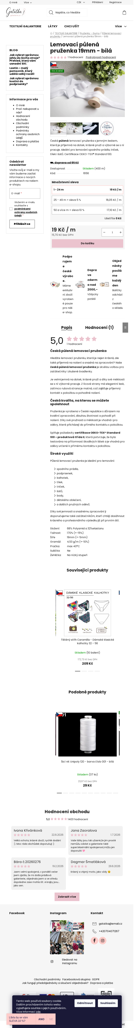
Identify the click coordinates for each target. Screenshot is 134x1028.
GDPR (95, 979)
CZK (79, 2)
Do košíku (87, 243)
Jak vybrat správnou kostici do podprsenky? (24, 81)
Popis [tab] (66, 327)
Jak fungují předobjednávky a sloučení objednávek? (55, 983)
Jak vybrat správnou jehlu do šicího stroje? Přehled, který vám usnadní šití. (24, 59)
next (122, 629)
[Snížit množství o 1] (104, 232)
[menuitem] (25, 26)
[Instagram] (102, 940)
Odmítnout (85, 1003)
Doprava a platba (27, 141)
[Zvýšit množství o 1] (120, 232)
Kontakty (22, 145)
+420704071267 (109, 931)
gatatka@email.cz (110, 924)
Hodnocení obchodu (23, 118)
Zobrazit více (67, 897)
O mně (13, 2)
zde (38, 1012)
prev (52, 629)
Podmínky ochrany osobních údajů (28, 134)
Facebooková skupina (76, 979)
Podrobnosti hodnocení (101, 57)
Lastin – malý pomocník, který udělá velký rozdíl (21, 71)
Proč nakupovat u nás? (27, 110)
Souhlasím (107, 1003)
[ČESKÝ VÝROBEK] (87, 612)
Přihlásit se (22, 224)
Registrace (115, 2)
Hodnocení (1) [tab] (99, 327)
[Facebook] (94, 940)
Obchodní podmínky (22, 125)
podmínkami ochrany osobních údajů (25, 212)
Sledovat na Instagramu (69, 961)
